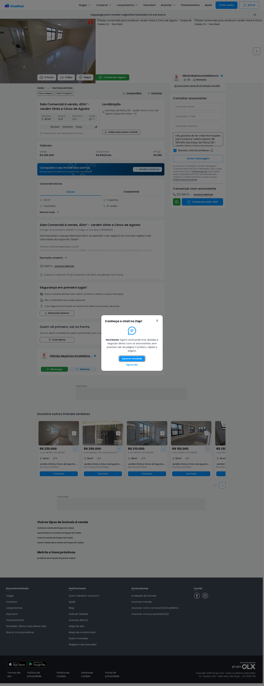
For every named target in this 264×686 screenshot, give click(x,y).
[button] (157, 321)
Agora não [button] (132, 364)
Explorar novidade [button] (132, 358)
